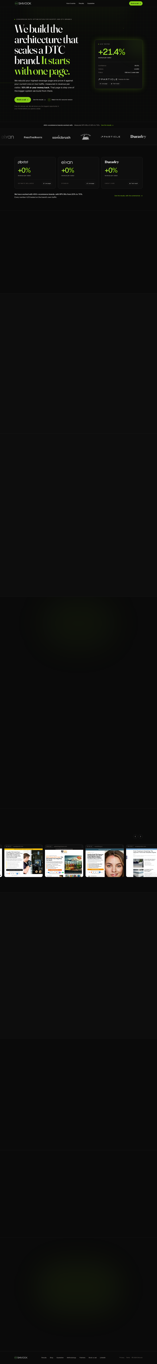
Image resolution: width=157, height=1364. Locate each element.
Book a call (93, 1358)
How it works (70, 3)
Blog (51, 1358)
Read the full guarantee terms (24, 1226)
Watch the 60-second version (62, 100)
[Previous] (135, 836)
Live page (104, 84)
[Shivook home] (23, 3)
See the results (38, 100)
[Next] (140, 836)
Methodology (71, 1358)
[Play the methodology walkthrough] (115, 349)
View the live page (24, 690)
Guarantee (90, 3)
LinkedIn (103, 1358)
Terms (128, 1357)
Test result (116, 84)
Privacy (122, 1357)
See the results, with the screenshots (127, 196)
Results (81, 3)
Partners (82, 1358)
